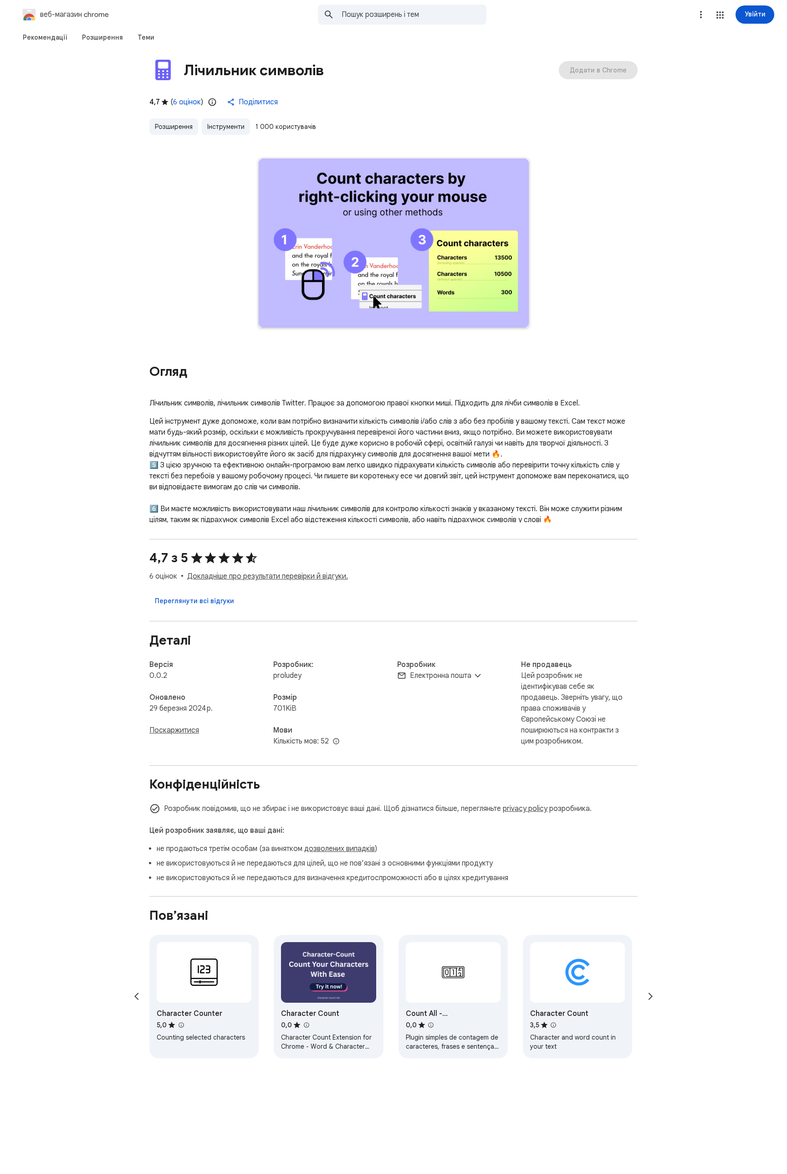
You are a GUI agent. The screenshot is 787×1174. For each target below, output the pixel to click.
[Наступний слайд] (650, 996)
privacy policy (525, 808)
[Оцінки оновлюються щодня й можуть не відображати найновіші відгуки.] (212, 102)
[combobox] (414, 14)
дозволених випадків (339, 848)
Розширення (174, 127)
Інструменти (226, 127)
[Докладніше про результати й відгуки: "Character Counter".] (181, 1025)
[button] (720, 15)
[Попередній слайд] (137, 996)
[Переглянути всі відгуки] (194, 601)
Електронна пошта (440, 675)
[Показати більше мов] (336, 741)
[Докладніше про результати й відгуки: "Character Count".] (306, 1025)
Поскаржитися (174, 730)
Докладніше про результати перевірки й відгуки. (267, 576)
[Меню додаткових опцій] (701, 14)
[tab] (45, 37)
